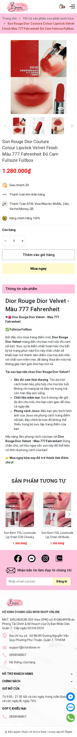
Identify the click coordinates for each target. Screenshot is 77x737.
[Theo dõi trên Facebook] (18, 558)
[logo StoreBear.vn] (14, 602)
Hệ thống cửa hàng (22, 662)
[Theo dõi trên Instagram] (45, 558)
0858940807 (17, 655)
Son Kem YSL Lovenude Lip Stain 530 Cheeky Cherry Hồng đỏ (20, 535)
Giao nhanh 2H (19, 185)
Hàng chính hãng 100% (24, 218)
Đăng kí (61, 581)
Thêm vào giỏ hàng (39, 255)
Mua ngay (38, 268)
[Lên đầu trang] (70, 733)
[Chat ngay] (32, 558)
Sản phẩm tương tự (38, 481)
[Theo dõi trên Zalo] (59, 558)
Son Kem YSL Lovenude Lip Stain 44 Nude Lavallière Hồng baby (57, 535)
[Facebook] (70, 696)
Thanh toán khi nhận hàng (27, 194)
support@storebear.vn (24, 647)
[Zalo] (70, 707)
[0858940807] (70, 718)
